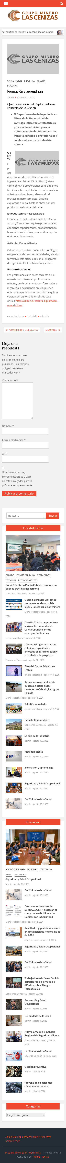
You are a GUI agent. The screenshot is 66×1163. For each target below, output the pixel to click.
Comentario (10, 380)
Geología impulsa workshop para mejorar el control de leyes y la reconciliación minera (42, 603)
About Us (10, 1136)
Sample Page (12, 1141)
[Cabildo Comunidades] (14, 724)
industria (29, 80)
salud (9, 874)
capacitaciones (15, 316)
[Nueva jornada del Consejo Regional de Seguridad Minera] (14, 1036)
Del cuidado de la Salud (38, 1015)
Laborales (51, 329)
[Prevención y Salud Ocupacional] (14, 1004)
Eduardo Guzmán (33, 1055)
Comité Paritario (26, 575)
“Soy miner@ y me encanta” (23, 329)
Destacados (43, 575)
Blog (18, 1136)
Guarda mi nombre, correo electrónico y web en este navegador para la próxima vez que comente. (17, 479)
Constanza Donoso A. (16, 593)
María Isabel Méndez (35, 611)
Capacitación (14, 80)
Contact (26, 1136)
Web (4, 454)
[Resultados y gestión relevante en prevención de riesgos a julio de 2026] (14, 932)
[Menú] (5, 3)
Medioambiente (34, 751)
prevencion (46, 869)
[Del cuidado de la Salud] (14, 1020)
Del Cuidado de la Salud (38, 799)
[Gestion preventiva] (14, 1071)
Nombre (8, 426)
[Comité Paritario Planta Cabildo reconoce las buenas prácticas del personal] (33, 553)
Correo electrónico (14, 440)
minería (41, 80)
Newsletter (45, 1136)
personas (12, 85)
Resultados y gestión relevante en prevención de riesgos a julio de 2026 (42, 931)
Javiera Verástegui (14, 637)
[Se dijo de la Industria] (14, 740)
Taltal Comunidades (36, 704)
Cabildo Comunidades (37, 719)
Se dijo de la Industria (37, 735)
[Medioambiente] (14, 755)
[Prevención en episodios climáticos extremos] (14, 1087)
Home (34, 1136)
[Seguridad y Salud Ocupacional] (14, 787)
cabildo (10, 575)
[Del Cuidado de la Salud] (14, 803)
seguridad (20, 874)
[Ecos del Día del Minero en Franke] (14, 670)
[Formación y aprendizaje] (14, 771)
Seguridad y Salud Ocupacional (42, 783)
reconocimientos (27, 580)
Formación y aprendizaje (39, 767)
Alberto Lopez (32, 940)
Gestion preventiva (36, 1066)
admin (10, 97)
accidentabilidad (15, 869)
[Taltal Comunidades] (14, 708)
